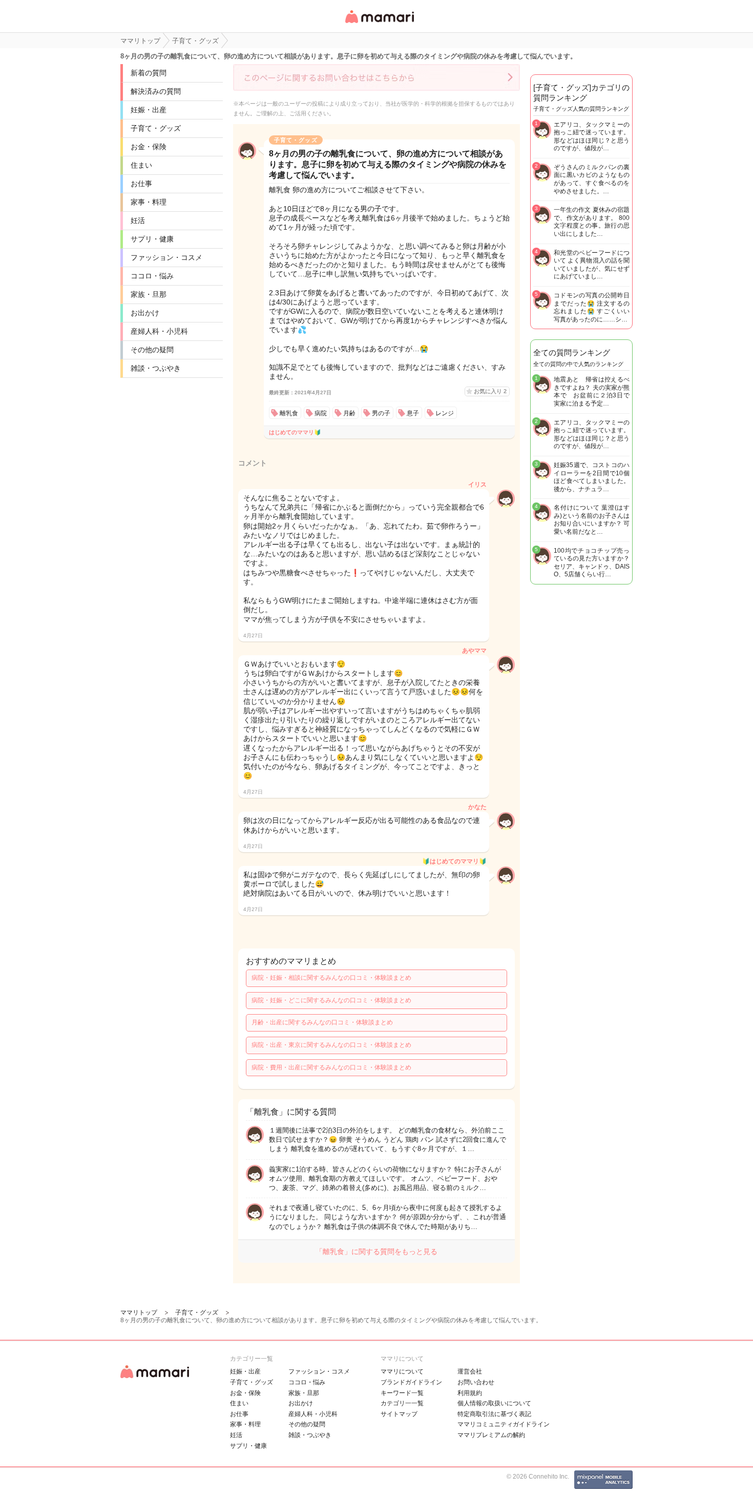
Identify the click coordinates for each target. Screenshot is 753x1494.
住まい (141, 165)
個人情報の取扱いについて (494, 1403)
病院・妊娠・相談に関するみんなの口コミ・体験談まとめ (331, 977)
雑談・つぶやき (156, 368)
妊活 (138, 220)
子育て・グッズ (156, 128)
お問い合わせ (475, 1382)
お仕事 (141, 183)
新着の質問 (148, 73)
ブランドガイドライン (411, 1382)
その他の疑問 (152, 350)
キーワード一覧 (402, 1393)
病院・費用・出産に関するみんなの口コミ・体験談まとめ (331, 1067)
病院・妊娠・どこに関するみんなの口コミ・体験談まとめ (331, 1000)
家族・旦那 (148, 294)
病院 (321, 413)
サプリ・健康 (152, 239)
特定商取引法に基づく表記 (494, 1414)
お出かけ (145, 313)
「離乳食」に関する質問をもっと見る (376, 1251)
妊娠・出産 (148, 110)
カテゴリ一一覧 (402, 1403)
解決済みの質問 (156, 91)
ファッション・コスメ (166, 257)
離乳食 (289, 413)
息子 (413, 413)
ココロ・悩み (152, 276)
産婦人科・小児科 (159, 331)
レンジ (444, 413)
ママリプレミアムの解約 (491, 1435)
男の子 (381, 413)
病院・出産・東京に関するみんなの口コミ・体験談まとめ (331, 1044)
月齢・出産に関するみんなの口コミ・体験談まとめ (322, 1022)
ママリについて (402, 1371)
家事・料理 (148, 202)
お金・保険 (148, 147)
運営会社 (469, 1371)
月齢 (349, 413)
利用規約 (469, 1393)
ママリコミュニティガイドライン (503, 1424)
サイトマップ (399, 1414)
